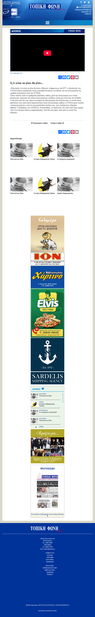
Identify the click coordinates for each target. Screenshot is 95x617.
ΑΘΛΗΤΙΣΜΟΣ (50, 566)
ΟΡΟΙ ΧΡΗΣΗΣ (51, 605)
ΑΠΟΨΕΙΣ (16, 31)
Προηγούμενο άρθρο (40, 123)
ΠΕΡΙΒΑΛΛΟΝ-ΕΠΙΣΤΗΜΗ (50, 568)
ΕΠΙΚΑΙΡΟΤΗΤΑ (50, 553)
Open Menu (47, 22)
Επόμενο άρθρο (57, 123)
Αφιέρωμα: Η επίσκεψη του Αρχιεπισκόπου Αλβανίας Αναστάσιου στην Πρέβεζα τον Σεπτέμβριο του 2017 (47, 459)
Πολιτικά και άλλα (16, 159)
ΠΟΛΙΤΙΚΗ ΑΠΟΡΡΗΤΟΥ (62, 605)
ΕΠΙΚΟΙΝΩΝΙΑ (50, 562)
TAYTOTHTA (42, 605)
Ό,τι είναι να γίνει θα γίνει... (26, 83)
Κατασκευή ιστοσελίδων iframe (47, 611)
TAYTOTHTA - (7, 2)
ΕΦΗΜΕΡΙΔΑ (49, 572)
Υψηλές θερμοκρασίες (65, 193)
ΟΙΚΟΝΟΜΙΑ (49, 557)
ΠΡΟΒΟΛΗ (50, 574)
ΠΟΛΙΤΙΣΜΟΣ (50, 559)
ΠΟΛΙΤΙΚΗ (50, 555)
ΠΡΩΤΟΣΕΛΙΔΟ (47, 468)
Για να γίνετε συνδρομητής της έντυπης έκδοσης (47, 514)
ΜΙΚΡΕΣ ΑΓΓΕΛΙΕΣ (50, 570)
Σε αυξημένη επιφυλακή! (66, 159)
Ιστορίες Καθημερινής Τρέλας (44, 159)
